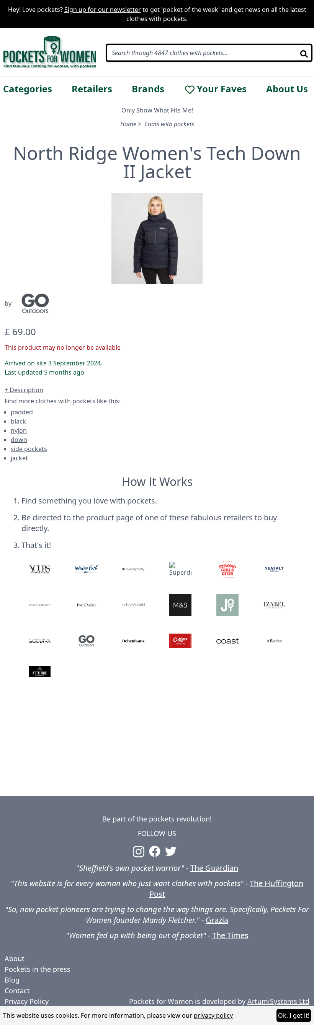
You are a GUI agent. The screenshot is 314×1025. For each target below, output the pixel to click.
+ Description (24, 390)
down (19, 439)
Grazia (217, 920)
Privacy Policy (27, 1001)
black (18, 421)
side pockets (29, 449)
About (15, 958)
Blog (12, 979)
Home (128, 124)
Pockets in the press (37, 969)
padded (22, 412)
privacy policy (213, 1015)
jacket (19, 458)
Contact (17, 990)
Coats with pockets (169, 124)
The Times (230, 935)
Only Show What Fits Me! (157, 110)
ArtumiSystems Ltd (278, 1001)
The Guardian (214, 868)
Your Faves (222, 89)
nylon (19, 430)
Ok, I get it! (293, 1015)
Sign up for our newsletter (102, 9)
